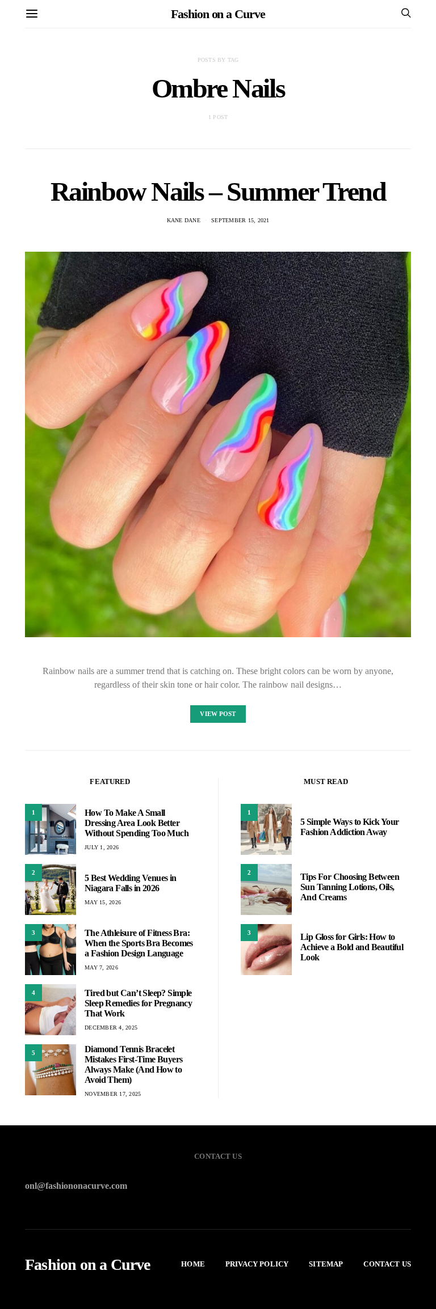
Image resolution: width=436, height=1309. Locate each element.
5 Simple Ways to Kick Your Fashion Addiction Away (349, 827)
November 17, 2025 (113, 1094)
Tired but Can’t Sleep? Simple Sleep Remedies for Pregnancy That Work (138, 1003)
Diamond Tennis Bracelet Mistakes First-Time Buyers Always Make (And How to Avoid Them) (133, 1064)
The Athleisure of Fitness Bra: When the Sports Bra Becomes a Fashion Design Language (139, 943)
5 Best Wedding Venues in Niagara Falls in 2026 (131, 883)
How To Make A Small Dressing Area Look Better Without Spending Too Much (136, 823)
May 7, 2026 (101, 967)
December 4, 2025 (111, 1027)
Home (193, 1264)
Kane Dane (183, 220)
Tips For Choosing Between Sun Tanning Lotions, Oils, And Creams (349, 887)
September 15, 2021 (240, 220)
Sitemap (326, 1264)
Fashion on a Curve (218, 14)
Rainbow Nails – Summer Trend (218, 191)
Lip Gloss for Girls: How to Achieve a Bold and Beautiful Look (351, 947)
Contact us (387, 1264)
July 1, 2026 (102, 847)
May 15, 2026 (103, 902)
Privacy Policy (256, 1264)
